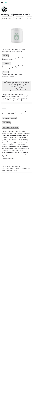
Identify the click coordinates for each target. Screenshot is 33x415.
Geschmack (6, 64)
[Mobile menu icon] (2, 2)
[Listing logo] (4, 9)
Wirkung (5, 55)
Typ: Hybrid (6, 123)
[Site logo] (6, 2)
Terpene (5, 72)
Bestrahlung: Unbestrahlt (10, 127)
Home (4, 108)
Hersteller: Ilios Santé (9, 118)
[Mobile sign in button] (31, 2)
